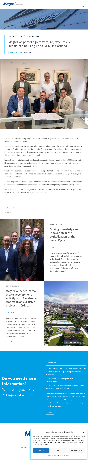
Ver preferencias (76, 450)
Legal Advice (65, 456)
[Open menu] (83, 6)
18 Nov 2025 (54, 247)
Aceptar (41, 450)
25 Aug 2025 (27, 53)
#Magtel (8, 212)
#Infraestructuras (11, 208)
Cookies (50, 456)
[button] (84, 432)
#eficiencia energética (12, 204)
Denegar (59, 450)
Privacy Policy (57, 456)
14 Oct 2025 (10, 313)
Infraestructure (16, 53)
